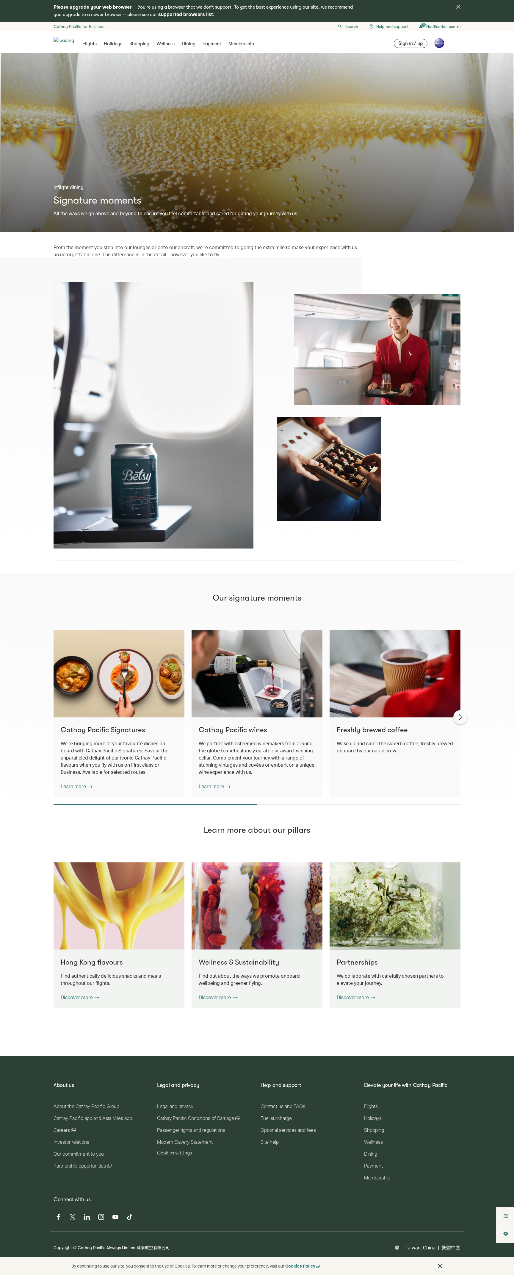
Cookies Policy (300, 1265)
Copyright (63, 1247)
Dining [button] (188, 43)
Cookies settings (174, 1153)
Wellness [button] (165, 43)
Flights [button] (89, 43)
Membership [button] (241, 43)
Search (351, 26)
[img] (458, 7)
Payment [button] (212, 43)
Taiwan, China (420, 1247)
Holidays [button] (113, 43)
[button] (77, 786)
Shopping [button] (139, 43)
